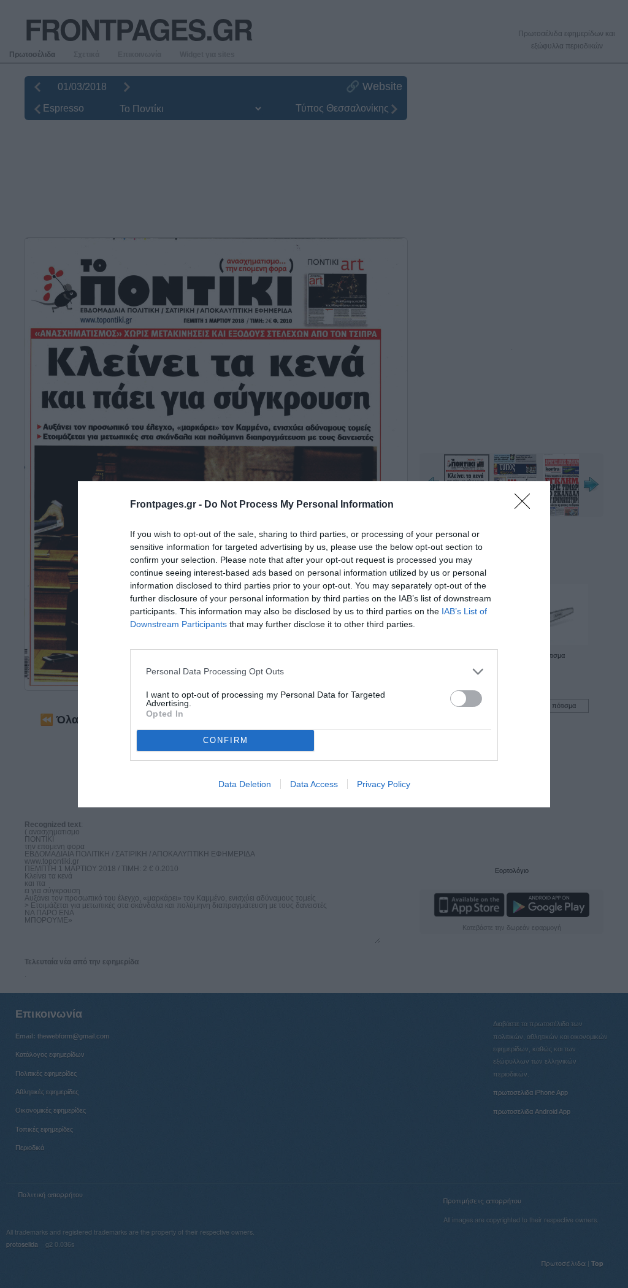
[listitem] (314, 671)
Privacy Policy (383, 784)
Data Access (314, 784)
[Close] (526, 505)
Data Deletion (244, 784)
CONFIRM (225, 740)
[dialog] (314, 644)
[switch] (466, 698)
